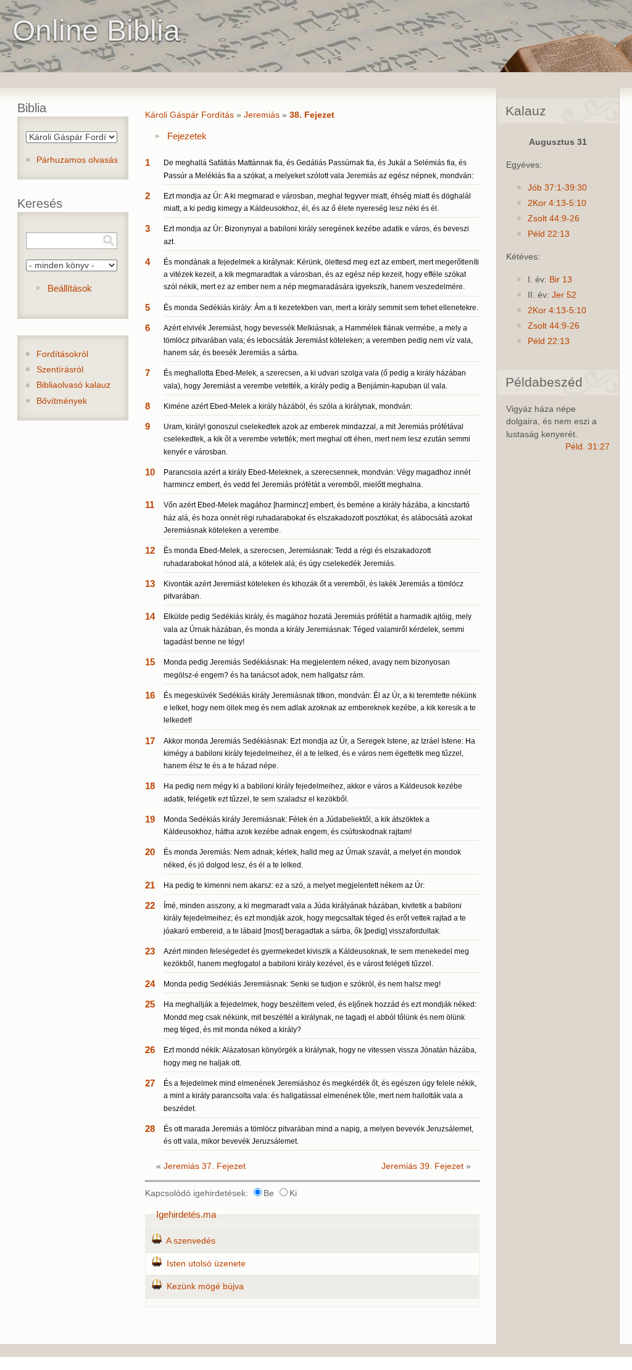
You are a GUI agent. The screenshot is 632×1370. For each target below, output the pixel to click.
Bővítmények (61, 401)
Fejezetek (187, 136)
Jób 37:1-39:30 (557, 187)
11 (149, 504)
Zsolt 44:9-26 (554, 218)
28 (150, 1128)
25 (150, 1004)
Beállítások (70, 288)
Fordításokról (62, 354)
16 (150, 695)
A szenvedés (190, 1240)
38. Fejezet (312, 115)
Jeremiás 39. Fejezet (422, 1166)
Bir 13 (560, 279)
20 (150, 852)
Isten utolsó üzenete (206, 1263)
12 (150, 550)
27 (150, 1083)
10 (150, 472)
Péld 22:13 (549, 234)
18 (150, 786)
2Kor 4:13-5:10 (557, 203)
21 (150, 885)
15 (150, 662)
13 (150, 583)
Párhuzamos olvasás (77, 160)
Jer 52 (564, 295)
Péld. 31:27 (587, 446)
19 (150, 819)
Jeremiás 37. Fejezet (205, 1166)
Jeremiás (262, 115)
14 (150, 616)
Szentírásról (59, 369)
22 (150, 905)
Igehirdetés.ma (186, 1214)
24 (150, 983)
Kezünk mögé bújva (205, 1286)
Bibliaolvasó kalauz (73, 385)
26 (150, 1049)
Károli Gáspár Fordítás (189, 115)
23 (150, 951)
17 (150, 741)
